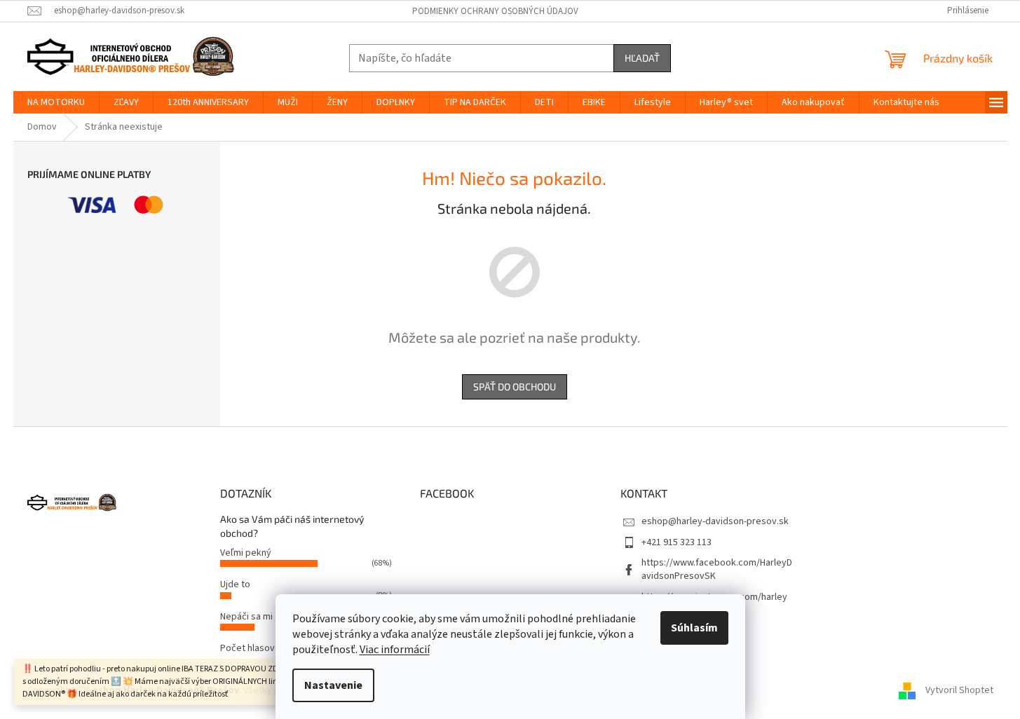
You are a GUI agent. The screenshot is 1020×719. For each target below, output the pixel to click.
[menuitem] (56, 102)
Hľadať (642, 58)
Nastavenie (333, 685)
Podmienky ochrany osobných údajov (495, 11)
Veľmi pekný (245, 553)
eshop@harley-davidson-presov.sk (715, 521)
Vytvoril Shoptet (959, 690)
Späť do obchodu (514, 386)
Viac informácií (395, 649)
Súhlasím (694, 628)
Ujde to (235, 584)
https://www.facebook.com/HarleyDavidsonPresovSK (716, 569)
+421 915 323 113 (676, 542)
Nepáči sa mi (246, 617)
